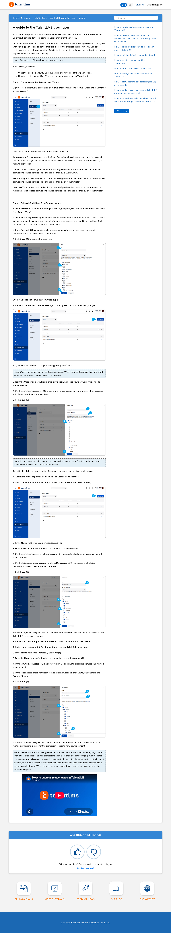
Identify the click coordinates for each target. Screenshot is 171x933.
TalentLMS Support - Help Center (29, 18)
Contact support (154, 4)
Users (82, 18)
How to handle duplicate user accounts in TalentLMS (133, 28)
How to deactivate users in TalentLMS (132, 68)
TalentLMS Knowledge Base (61, 18)
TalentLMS (104, 922)
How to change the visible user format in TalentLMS (133, 75)
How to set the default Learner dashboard (134, 55)
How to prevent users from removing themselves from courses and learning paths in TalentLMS (135, 38)
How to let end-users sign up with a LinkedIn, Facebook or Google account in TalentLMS (135, 100)
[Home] (20, 6)
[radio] (77, 852)
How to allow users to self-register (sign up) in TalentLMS (135, 83)
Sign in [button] (140, 4)
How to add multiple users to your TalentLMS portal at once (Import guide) (135, 91)
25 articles (122, 111)
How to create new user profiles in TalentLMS (130, 62)
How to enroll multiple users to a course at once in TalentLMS (134, 48)
